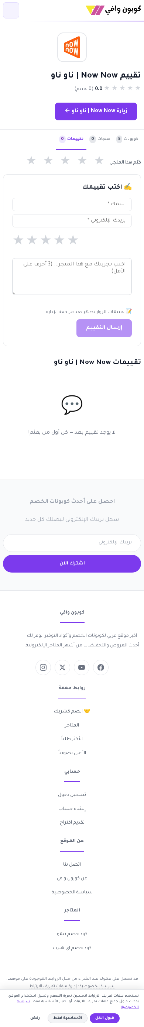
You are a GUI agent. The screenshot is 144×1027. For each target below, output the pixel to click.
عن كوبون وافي (72, 878)
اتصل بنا (72, 865)
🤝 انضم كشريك (72, 711)
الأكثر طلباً (72, 739)
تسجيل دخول (72, 795)
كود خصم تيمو (72, 934)
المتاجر (72, 725)
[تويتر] (62, 667)
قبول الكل (104, 1018)
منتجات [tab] (100, 139)
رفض (35, 1018)
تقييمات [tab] (72, 139)
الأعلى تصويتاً (72, 753)
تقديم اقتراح (72, 822)
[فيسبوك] (101, 667)
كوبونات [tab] (128, 139)
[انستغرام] (43, 667)
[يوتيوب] (81, 667)
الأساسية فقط (67, 1018)
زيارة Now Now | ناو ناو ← (96, 111)
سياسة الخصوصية (72, 892)
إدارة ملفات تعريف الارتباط (53, 986)
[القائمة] (11, 10)
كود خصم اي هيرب (72, 948)
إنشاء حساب (72, 809)
